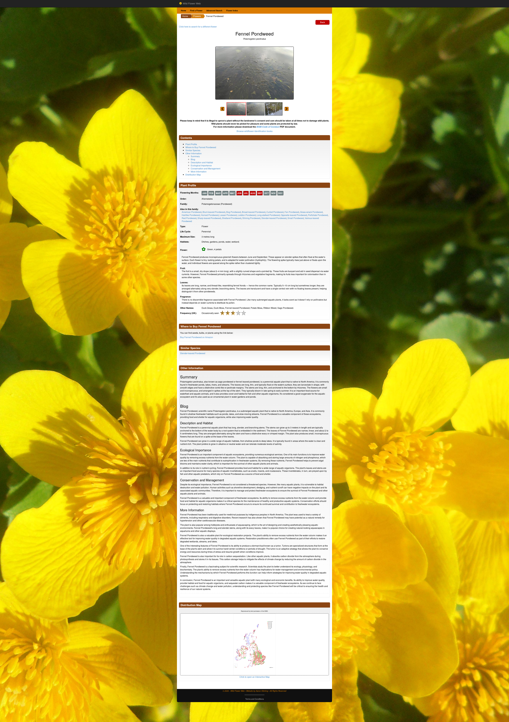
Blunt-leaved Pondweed (214, 212)
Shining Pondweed (251, 218)
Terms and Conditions (254, 699)
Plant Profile (191, 144)
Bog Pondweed (233, 212)
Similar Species (192, 150)
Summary (195, 156)
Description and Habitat (202, 162)
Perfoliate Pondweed (318, 215)
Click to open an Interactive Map (255, 676)
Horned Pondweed (210, 215)
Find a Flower (196, 10)
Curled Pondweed (275, 212)
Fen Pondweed (292, 212)
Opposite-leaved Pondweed (294, 215)
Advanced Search (214, 10)
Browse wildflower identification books (255, 131)
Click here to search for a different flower (198, 26)
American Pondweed (191, 212)
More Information (199, 171)
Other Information (193, 153)
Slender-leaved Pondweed (273, 218)
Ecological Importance (201, 165)
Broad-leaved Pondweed (253, 212)
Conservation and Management (205, 168)
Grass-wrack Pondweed (311, 212)
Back (322, 22)
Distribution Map (193, 174)
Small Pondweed (296, 218)
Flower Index (232, 10)
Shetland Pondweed (231, 218)
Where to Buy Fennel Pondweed (200, 147)
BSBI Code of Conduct (267, 126)
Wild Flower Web (191, 3)
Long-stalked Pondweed (268, 215)
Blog (193, 159)
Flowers (197, 16)
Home (183, 10)
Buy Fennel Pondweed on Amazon (196, 337)
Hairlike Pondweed (191, 215)
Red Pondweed (189, 218)
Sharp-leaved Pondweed (209, 218)
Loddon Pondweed (247, 215)
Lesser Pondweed (228, 215)
